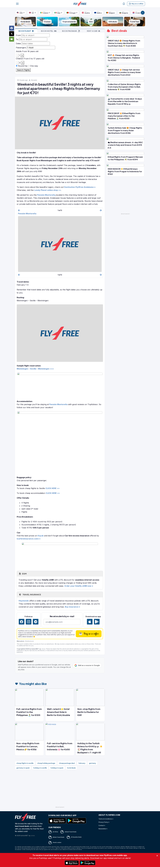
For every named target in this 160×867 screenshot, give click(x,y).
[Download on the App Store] (90, 621)
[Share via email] (11, 39)
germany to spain (23, 768)
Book (25, 31)
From (18, 35)
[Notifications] (123, 3)
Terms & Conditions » (106, 819)
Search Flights (23, 70)
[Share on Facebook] (11, 28)
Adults (19, 51)
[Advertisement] (60, 789)
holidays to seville (40, 768)
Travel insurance (31, 594)
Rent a (92, 31)
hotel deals (71, 768)
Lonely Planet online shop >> (47, 190)
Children (19, 58)
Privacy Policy (51, 848)
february (81, 763)
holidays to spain (57, 768)
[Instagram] (28, 621)
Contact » (102, 825)
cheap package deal (67, 763)
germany (92, 763)
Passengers (21, 47)
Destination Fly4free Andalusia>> (80, 187)
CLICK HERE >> (53, 493)
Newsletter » (103, 829)
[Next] (143, 13)
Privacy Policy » (104, 822)
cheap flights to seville (24, 763)
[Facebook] (21, 621)
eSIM (24, 573)
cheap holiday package (46, 763)
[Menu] (17, 3)
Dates (18, 43)
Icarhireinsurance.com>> (29, 539)
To (17, 39)
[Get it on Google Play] (97, 621)
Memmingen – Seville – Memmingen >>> (35, 369)
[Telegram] (35, 621)
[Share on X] (11, 33)
